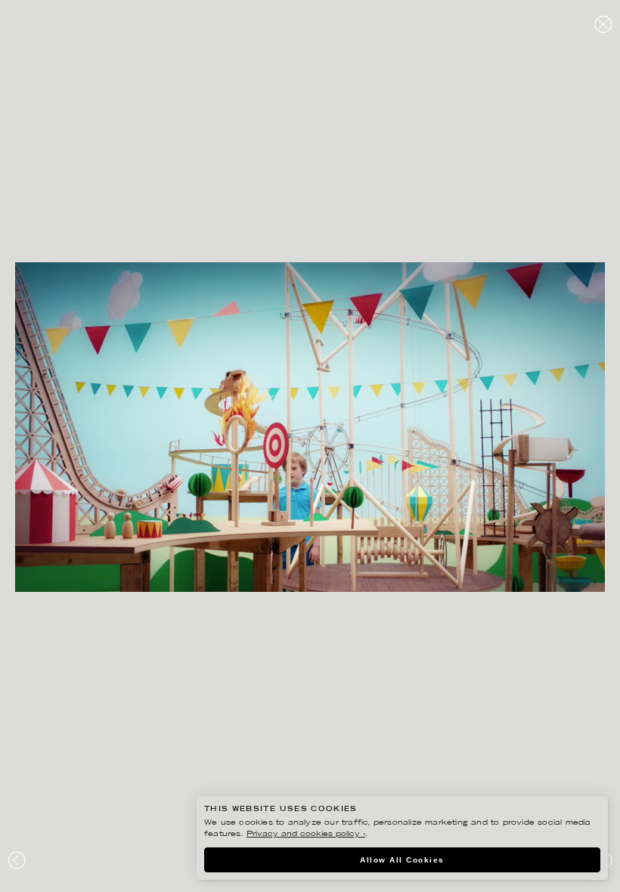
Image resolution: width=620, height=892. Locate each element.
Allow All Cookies (402, 860)
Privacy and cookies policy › (305, 834)
